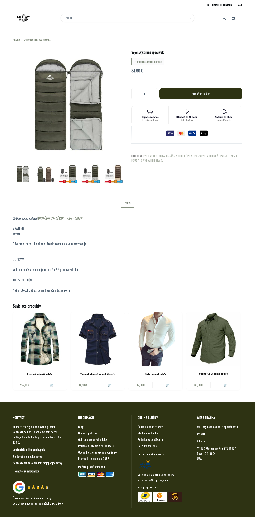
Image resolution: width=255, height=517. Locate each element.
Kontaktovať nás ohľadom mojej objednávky (37, 463)
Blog (81, 426)
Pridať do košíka (201, 93)
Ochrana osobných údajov (92, 439)
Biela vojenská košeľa (155, 374)
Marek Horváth (154, 62)
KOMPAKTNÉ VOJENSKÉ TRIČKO (213, 374)
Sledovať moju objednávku (27, 456)
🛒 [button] (51, 385)
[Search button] (190, 18)
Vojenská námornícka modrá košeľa (97, 374)
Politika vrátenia (148, 446)
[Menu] (240, 18)
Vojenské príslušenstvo (190, 156)
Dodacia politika (87, 433)
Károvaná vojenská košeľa (39, 374)
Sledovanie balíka (148, 433)
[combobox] (125, 18)
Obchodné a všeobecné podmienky (97, 452)
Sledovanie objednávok (219, 5)
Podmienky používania (150, 439)
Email (239, 5)
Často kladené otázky (150, 426)
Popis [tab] (128, 203)
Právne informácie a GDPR (93, 458)
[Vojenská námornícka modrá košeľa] (98, 339)
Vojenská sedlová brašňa (159, 156)
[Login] (224, 18)
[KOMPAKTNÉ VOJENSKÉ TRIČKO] (213, 339)
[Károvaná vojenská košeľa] (40, 339)
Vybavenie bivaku (153, 160)
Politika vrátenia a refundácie (96, 446)
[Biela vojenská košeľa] (155, 339)
